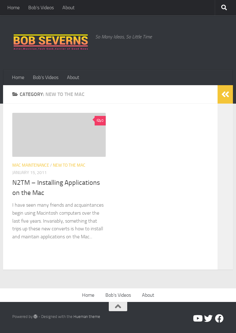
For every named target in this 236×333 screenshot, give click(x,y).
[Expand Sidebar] (225, 94)
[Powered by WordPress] (35, 317)
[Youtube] (197, 318)
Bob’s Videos (41, 7)
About (68, 7)
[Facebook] (219, 318)
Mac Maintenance (30, 165)
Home (13, 7)
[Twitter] (208, 318)
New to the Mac (69, 165)
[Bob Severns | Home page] (50, 42)
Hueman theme (86, 316)
